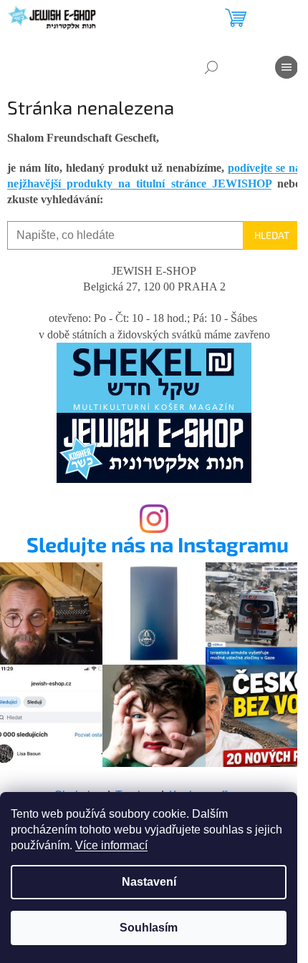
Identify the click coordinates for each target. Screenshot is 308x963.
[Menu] (286, 67)
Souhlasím (149, 928)
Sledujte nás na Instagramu (158, 544)
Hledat (271, 235)
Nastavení (149, 882)
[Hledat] (211, 67)
